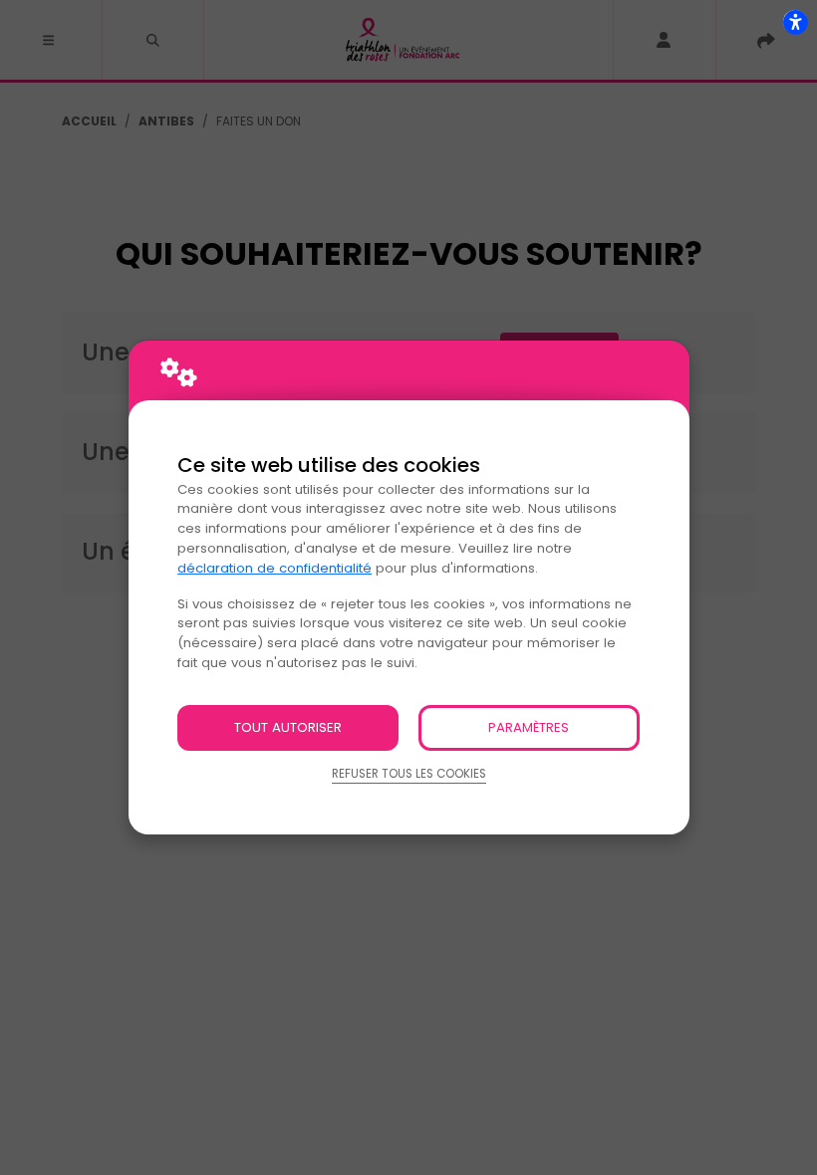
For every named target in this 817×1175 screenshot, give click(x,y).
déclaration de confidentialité (274, 568)
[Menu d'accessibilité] (795, 22)
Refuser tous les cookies (409, 774)
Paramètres (528, 727)
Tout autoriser (288, 727)
